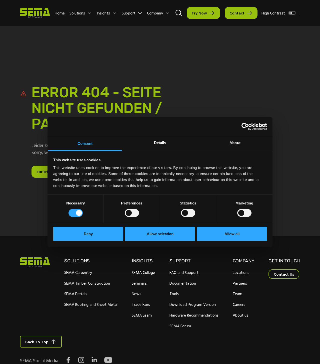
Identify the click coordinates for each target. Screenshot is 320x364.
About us (240, 315)
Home (60, 13)
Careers (239, 304)
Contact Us (284, 274)
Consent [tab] (85, 143)
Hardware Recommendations (194, 315)
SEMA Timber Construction (87, 283)
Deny (88, 234)
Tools (174, 294)
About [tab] (235, 143)
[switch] (132, 213)
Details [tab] (160, 143)
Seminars (139, 283)
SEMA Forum (180, 326)
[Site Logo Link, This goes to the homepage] (35, 13)
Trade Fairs (141, 304)
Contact (237, 13)
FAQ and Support (184, 272)
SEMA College (143, 272)
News (136, 294)
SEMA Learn (142, 315)
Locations (241, 272)
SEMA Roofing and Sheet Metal (91, 304)
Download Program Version (193, 304)
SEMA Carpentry (78, 272)
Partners (240, 283)
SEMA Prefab (75, 294)
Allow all (232, 234)
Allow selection (160, 234)
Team (237, 294)
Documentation (183, 283)
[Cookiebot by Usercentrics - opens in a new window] (245, 126)
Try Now (199, 13)
